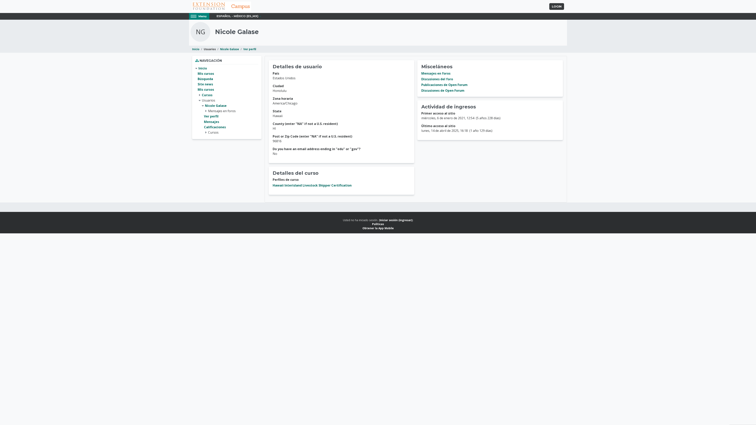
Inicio (195, 49)
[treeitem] (226, 100)
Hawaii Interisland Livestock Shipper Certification (312, 185)
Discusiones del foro (437, 79)
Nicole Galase (229, 49)
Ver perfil (249, 49)
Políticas (378, 224)
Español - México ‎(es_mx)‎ (237, 16)
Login (556, 6)
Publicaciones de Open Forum (444, 85)
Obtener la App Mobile (378, 228)
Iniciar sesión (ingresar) (396, 220)
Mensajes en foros (435, 73)
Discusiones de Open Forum (442, 90)
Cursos (207, 95)
